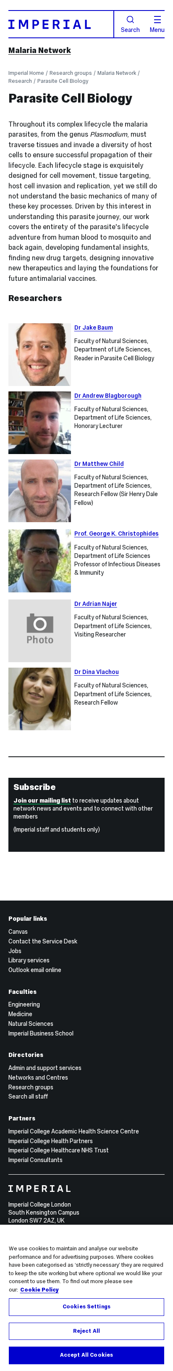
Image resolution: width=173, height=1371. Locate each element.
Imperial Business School (40, 1033)
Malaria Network (39, 50)
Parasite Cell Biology (62, 81)
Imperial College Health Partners (50, 1141)
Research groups (71, 73)
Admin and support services (44, 1068)
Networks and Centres (38, 1077)
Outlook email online (34, 970)
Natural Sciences (30, 1024)
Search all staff (28, 1096)
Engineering (24, 1004)
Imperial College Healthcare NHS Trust (58, 1150)
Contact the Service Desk (42, 941)
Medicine (20, 1014)
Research (20, 81)
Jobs (14, 951)
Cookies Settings (86, 1306)
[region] (86, 1298)
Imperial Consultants (35, 1160)
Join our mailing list (42, 800)
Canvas (18, 931)
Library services (29, 960)
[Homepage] (61, 24)
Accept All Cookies (86, 1355)
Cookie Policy (39, 1289)
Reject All (86, 1331)
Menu (157, 29)
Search (130, 29)
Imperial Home (26, 73)
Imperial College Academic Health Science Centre (73, 1131)
